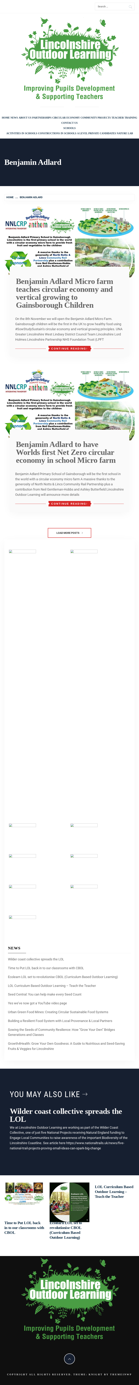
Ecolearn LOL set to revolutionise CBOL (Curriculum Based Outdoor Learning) (63, 977)
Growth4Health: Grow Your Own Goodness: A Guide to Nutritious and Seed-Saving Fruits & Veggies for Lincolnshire (66, 1046)
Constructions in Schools (57, 133)
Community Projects (96, 117)
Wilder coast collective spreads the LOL (36, 959)
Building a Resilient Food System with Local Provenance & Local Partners (60, 1021)
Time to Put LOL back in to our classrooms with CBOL (46, 968)
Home (6, 117)
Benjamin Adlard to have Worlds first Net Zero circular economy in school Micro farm (66, 452)
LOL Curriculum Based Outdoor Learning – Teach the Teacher (52, 986)
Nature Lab (125, 133)
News (14, 117)
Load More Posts (68, 532)
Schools (69, 128)
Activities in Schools (21, 133)
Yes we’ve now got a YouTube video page (37, 1003)
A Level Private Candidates (96, 133)
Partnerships (42, 117)
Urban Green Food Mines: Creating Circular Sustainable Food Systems (58, 1012)
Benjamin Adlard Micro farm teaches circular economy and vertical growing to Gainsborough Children (64, 293)
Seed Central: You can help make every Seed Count (44, 994)
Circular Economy (66, 117)
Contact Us (69, 123)
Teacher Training (124, 117)
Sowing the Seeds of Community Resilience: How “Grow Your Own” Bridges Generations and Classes (61, 1032)
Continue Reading (68, 348)
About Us (25, 117)
